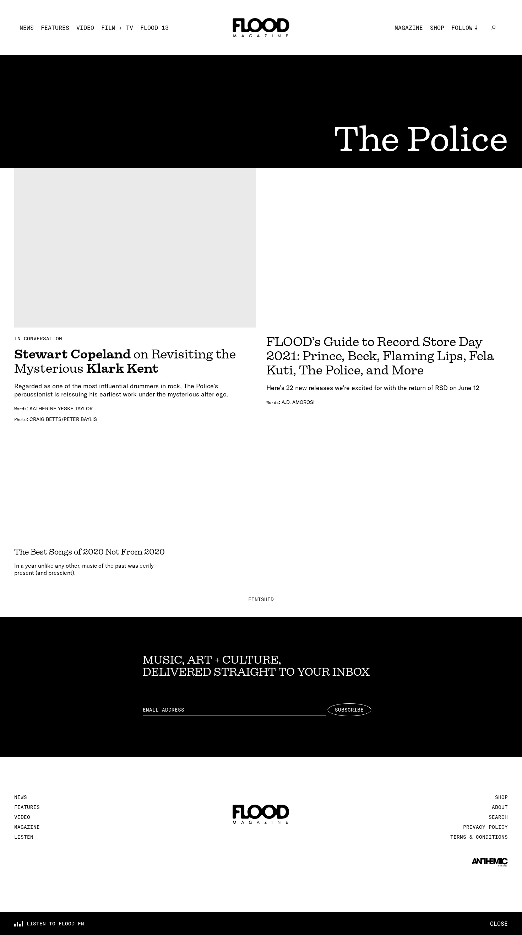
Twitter (463, 49)
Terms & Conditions (479, 837)
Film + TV (117, 27)
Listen (23, 837)
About (500, 807)
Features (55, 27)
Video (85, 27)
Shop (437, 27)
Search (498, 817)
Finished (261, 599)
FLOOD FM (465, 81)
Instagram (467, 38)
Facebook (465, 59)
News (27, 27)
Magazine (409, 27)
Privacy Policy (485, 827)
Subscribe (349, 710)
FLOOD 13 (154, 27)
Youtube (463, 70)
